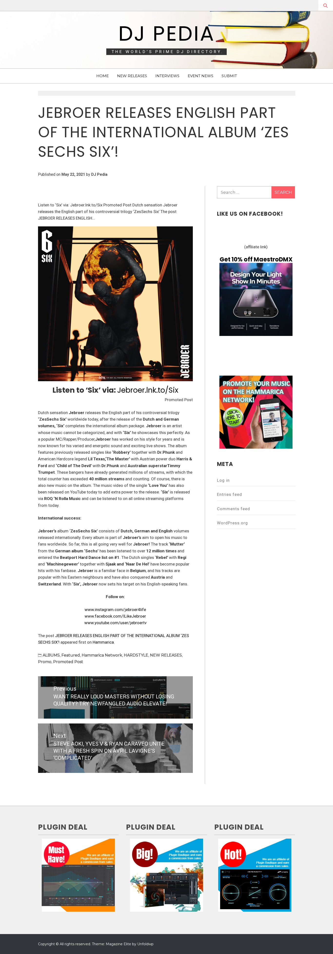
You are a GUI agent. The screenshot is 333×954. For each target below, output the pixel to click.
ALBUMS (51, 655)
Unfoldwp (145, 944)
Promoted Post (68, 661)
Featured (70, 655)
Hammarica (103, 642)
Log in (223, 480)
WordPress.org (232, 522)
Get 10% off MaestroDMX (256, 259)
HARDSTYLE (136, 655)
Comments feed (233, 508)
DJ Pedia (166, 33)
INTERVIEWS (167, 76)
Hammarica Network (102, 655)
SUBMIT (229, 76)
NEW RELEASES (132, 76)
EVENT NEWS (200, 76)
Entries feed (229, 494)
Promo (44, 661)
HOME (102, 76)
